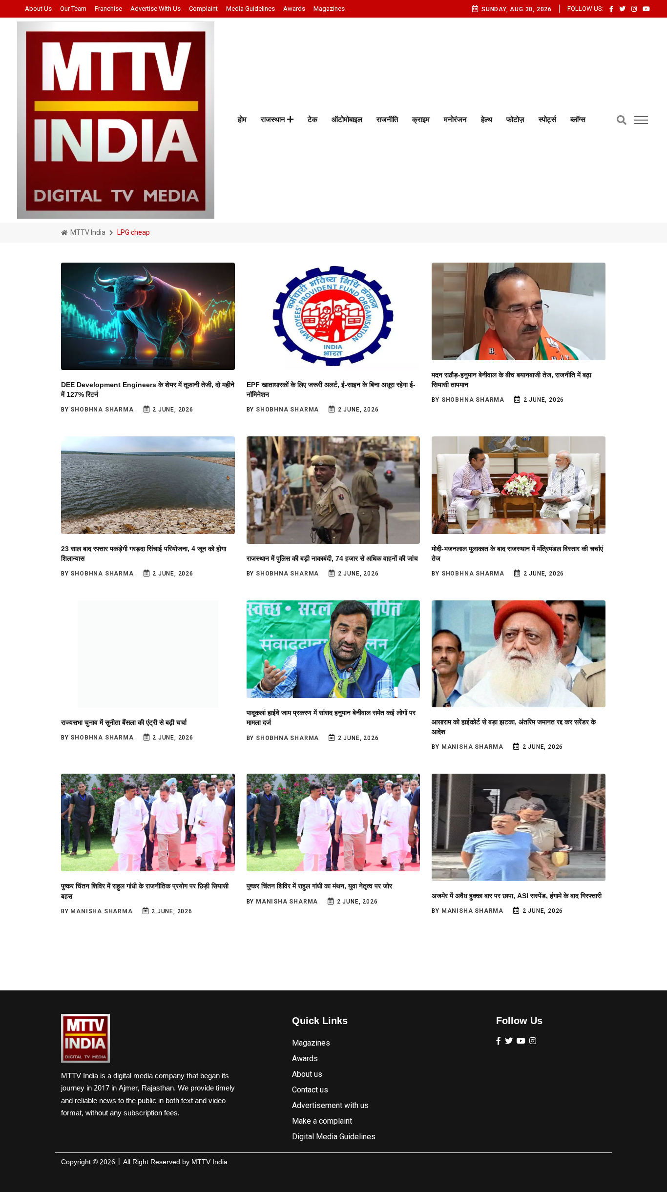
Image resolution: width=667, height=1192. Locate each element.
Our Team (73, 8)
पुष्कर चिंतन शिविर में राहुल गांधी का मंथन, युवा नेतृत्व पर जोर (319, 886)
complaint (203, 8)
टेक (312, 119)
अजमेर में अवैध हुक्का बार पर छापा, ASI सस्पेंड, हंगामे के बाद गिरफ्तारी (517, 896)
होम (242, 119)
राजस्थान (274, 119)
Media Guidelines (250, 8)
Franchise (108, 8)
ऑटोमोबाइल (347, 119)
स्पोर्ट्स (547, 119)
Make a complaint (322, 1121)
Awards (294, 8)
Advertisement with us (330, 1105)
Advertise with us (155, 8)
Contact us (310, 1089)
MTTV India (87, 232)
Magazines (329, 8)
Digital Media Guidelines (333, 1136)
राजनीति (387, 119)
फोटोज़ (515, 119)
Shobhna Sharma (101, 409)
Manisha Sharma (472, 746)
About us (38, 8)
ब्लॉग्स (577, 119)
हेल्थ (486, 119)
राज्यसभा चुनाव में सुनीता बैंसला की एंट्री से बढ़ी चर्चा (124, 722)
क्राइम (421, 119)
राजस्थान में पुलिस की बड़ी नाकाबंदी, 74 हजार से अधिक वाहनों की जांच (332, 558)
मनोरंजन (455, 119)
